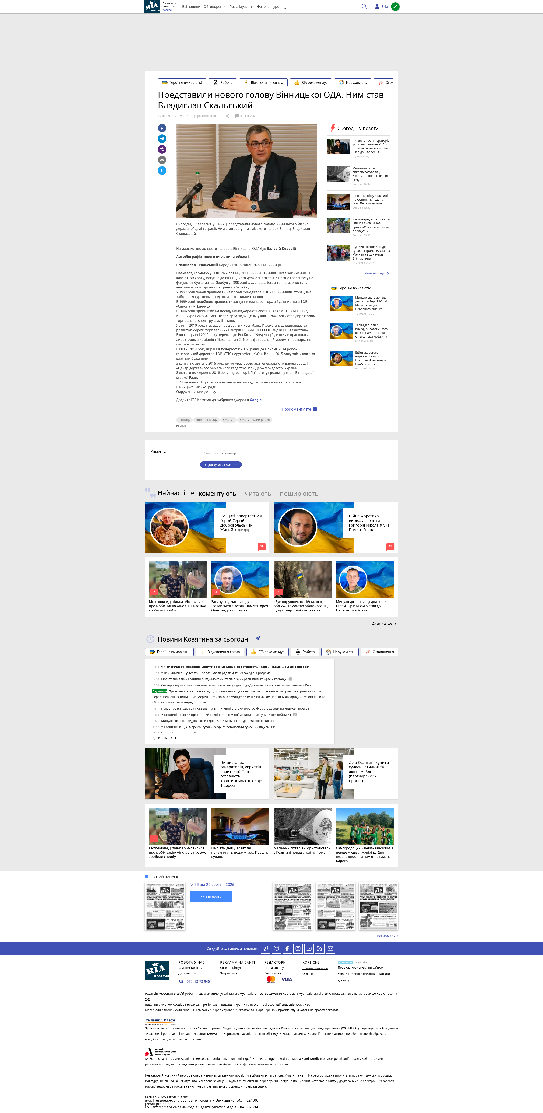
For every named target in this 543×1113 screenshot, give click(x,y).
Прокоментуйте (299, 409)
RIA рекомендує (314, 82)
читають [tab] (258, 493)
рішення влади (206, 420)
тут (147, 999)
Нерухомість (356, 82)
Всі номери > (387, 936)
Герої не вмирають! (186, 82)
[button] (257, 639)
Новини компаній (315, 968)
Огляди (307, 974)
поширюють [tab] (299, 493)
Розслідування (242, 6)
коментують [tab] (217, 493)
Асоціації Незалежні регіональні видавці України (209, 1005)
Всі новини (191, 6)
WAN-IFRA (302, 1005)
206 (250, 116)
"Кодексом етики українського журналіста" (227, 993)
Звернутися (228, 973)
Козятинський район (254, 420)
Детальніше (187, 973)
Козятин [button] (168, 10)
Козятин (229, 420)
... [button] (284, 6)
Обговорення (215, 6)
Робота (226, 82)
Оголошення (396, 82)
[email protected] (159, 1104)
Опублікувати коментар (220, 465)
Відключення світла (267, 82)
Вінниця (184, 420)
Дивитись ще (377, 273)
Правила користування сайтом (360, 967)
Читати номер (210, 896)
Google (256, 399)
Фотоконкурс (268, 6)
